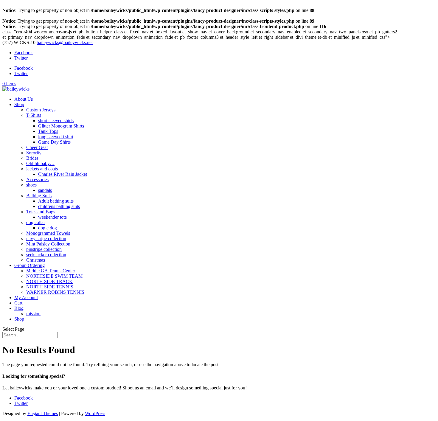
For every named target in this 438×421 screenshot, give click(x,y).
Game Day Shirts (54, 142)
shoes (31, 184)
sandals (45, 190)
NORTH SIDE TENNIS (49, 286)
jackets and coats (42, 168)
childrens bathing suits (59, 206)
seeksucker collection (46, 254)
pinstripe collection (44, 249)
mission (33, 313)
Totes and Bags (40, 211)
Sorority (33, 152)
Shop (19, 104)
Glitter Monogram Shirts (61, 125)
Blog (19, 308)
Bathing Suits (39, 195)
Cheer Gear (37, 147)
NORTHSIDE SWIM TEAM (54, 276)
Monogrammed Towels (48, 233)
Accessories (37, 179)
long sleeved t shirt (55, 136)
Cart (18, 302)
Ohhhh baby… (40, 163)
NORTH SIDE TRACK (49, 281)
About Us (23, 99)
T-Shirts (33, 115)
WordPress (95, 413)
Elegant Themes (42, 413)
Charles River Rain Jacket (62, 174)
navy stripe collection (46, 238)
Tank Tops (48, 131)
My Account (26, 297)
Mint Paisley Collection (48, 243)
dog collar (35, 222)
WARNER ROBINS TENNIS (55, 292)
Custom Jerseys (40, 109)
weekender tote (52, 217)
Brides (32, 158)
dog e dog (47, 227)
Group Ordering (29, 265)
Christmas (35, 259)
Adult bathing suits (56, 200)
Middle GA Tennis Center (50, 270)
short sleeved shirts (56, 120)
